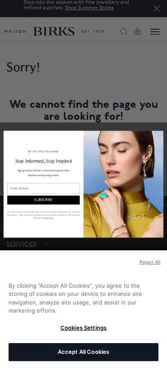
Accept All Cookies (83, 351)
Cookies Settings (83, 327)
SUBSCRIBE (43, 200)
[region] (83, 309)
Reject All (150, 262)
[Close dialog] (160, 133)
